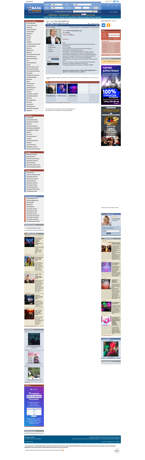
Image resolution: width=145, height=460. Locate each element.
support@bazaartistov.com (113, 61)
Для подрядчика (111, 47)
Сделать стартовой (29, 1)
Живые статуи (29, 50)
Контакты (98, 17)
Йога (27, 60)
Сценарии (28, 138)
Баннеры (86, 17)
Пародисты (29, 79)
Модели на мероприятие (32, 68)
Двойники (28, 42)
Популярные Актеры (31, 208)
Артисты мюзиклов (31, 29)
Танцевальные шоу (31, 87)
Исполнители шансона (31, 58)
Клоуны (28, 64)
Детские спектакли (31, 46)
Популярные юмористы (32, 219)
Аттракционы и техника (32, 121)
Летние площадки (30, 162)
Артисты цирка (30, 31)
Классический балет (31, 62)
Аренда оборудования (31, 119)
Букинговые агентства (31, 176)
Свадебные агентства (31, 191)
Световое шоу (29, 85)
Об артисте (51, 45)
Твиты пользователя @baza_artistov (110, 207)
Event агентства (30, 172)
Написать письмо (29, 441)
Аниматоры (29, 27)
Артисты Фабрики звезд (32, 200)
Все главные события (106, 335)
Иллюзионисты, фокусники (33, 54)
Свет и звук (29, 134)
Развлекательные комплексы (33, 166)
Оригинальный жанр (31, 77)
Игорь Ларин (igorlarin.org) (74, 30)
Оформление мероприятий (33, 128)
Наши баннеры (55, 450)
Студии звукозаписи (31, 136)
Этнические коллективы (32, 108)
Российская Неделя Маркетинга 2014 (34, 380)
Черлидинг (29, 98)
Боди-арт (28, 35)
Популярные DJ (30, 206)
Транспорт (29, 142)
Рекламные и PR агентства (33, 189)
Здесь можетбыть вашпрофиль (83, 88)
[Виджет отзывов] (34, 425)
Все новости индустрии (30, 326)
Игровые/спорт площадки (32, 158)
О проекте (62, 17)
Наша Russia (29, 204)
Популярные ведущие (31, 210)
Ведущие (28, 37)
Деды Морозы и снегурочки (33, 44)
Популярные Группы (31, 212)
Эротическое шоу (30, 106)
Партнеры (81, 17)
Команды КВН (30, 202)
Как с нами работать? (71, 17)
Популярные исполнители (32, 215)
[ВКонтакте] (114, 1)
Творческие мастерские (32, 140)
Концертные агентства (31, 182)
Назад (97, 25)
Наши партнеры (47, 450)
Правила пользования (114, 55)
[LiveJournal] (118, 1)
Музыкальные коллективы (33, 71)
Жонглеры (28, 52)
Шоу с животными (31, 100)
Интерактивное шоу (31, 56)
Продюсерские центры (32, 187)
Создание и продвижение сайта (108, 441)
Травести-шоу (29, 89)
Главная (46, 17)
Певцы (28, 81)
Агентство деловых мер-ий (33, 174)
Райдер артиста (52, 47)
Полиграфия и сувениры (32, 130)
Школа (40, 450)
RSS (61, 450)
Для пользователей (111, 43)
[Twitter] (116, 1)
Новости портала (53, 17)
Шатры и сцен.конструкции (33, 148)
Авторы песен (29, 117)
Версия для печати (95, 23)
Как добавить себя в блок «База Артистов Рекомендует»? (58, 102)
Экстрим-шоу (29, 104)
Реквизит (28, 132)
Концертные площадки (32, 160)
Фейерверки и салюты (31, 146)
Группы (28, 39)
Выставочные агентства (32, 178)
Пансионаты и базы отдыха (33, 164)
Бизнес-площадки (30, 156)
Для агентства (111, 52)
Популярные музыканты (32, 217)
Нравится (49, 61)
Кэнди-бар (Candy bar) (31, 126)
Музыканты (29, 73)
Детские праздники (31, 180)
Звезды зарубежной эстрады (34, 228)
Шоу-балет (29, 102)
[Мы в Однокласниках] (108, 27)
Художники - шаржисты (32, 93)
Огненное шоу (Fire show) (32, 75)
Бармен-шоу (29, 33)
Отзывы (50, 49)
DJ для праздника (30, 23)
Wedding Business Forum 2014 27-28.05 (34, 363)
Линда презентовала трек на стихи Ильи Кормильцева (116, 219)
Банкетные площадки (31, 154)
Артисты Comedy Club (32, 198)
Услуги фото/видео (31, 144)
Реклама (92, 17)
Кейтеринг (29, 123)
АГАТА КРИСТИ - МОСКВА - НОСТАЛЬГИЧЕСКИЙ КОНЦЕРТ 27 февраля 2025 (34, 346)
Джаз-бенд (29, 48)
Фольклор (28, 91)
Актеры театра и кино (31, 25)
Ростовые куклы (30, 83)
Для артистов (111, 45)
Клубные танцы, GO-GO (32, 66)
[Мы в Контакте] (103, 27)
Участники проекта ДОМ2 (33, 221)
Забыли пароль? (116, 38)
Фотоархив (27, 382)
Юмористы (29, 110)
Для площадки (111, 50)
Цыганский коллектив (31, 95)
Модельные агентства (31, 185)
